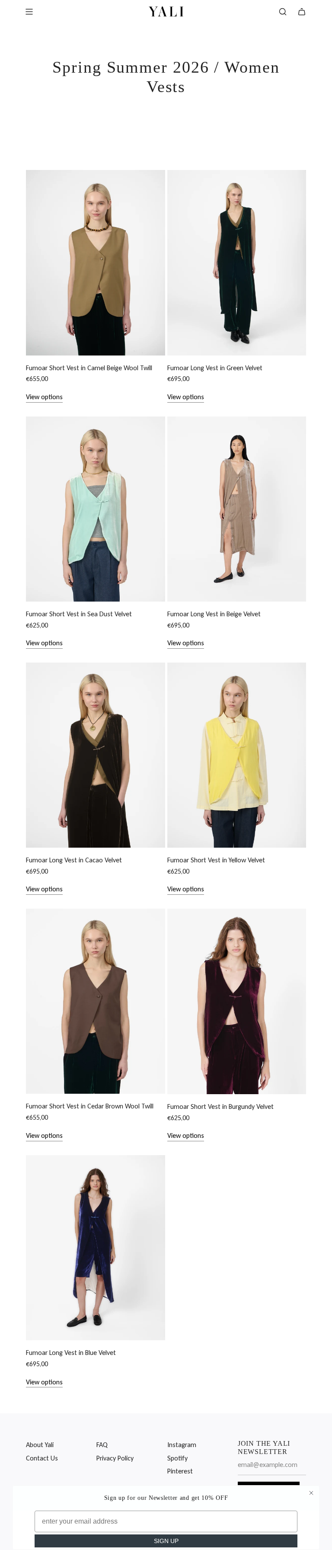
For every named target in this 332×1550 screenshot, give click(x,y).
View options (44, 397)
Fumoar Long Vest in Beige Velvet (214, 614)
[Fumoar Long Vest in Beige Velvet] (236, 509)
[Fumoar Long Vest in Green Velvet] (236, 262)
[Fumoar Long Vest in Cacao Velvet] (95, 755)
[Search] (282, 11)
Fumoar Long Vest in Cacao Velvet (74, 860)
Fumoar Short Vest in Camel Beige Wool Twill (89, 368)
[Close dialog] (311, 1493)
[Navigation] (28, 11)
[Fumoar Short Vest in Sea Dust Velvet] (95, 509)
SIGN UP (166, 1540)
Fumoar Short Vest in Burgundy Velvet (220, 1106)
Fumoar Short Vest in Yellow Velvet (216, 860)
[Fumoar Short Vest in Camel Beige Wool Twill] (95, 262)
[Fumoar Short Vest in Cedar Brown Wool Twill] (95, 1001)
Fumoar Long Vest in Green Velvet (214, 368)
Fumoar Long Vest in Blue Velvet (71, 1352)
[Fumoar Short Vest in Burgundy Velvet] (236, 1001)
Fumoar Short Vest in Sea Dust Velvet (79, 614)
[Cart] (301, 11)
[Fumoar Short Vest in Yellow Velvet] (236, 755)
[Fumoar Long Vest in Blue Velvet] (95, 1247)
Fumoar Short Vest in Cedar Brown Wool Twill (89, 1106)
